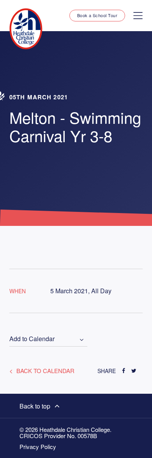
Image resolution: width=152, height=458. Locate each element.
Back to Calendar (44, 370)
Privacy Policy (37, 447)
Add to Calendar (32, 339)
